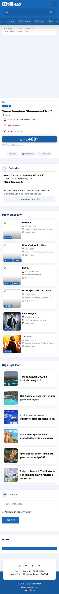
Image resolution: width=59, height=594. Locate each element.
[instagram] (19, 565)
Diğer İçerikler (11, 365)
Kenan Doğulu (29, 313)
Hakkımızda (26, 571)
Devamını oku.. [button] (28, 199)
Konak (7, 115)
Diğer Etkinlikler (12, 214)
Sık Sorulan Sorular (31, 574)
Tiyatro (41, 21)
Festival (8, 260)
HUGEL (25, 268)
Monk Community (15, 131)
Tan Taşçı (27, 336)
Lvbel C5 (26, 222)
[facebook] (33, 565)
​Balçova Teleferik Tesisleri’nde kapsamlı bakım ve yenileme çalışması (37, 475)
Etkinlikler (10, 21)
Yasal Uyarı (16, 574)
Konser (6, 106)
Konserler (26, 21)
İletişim (16, 571)
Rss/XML (44, 574)
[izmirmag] (11, 3)
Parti (16, 283)
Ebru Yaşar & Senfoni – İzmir (36, 290)
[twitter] (39, 565)
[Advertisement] (29, 64)
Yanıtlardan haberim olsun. (17, 512)
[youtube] (26, 565)
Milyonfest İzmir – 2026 (34, 245)
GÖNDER (11, 520)
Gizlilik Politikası (39, 571)
